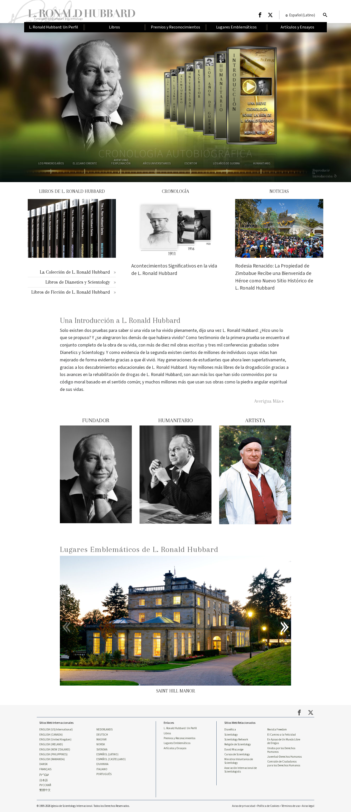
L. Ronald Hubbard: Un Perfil (180, 728)
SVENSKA (101, 749)
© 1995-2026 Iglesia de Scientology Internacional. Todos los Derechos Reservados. (83, 806)
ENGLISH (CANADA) (51, 735)
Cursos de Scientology (237, 754)
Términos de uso (290, 806)
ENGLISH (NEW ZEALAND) (54, 749)
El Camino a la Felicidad (281, 735)
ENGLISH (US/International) (56, 729)
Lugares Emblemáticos (177, 743)
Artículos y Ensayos (175, 748)
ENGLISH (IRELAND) (51, 744)
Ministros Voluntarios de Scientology (238, 761)
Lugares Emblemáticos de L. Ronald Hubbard (139, 549)
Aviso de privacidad (243, 806)
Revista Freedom (277, 729)
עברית (44, 775)
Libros (167, 733)
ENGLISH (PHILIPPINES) (53, 754)
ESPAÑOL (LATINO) (107, 754)
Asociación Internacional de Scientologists (240, 770)
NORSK (100, 744)
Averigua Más (267, 401)
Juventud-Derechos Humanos (284, 757)
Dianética (230, 729)
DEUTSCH (102, 735)
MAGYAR (101, 739)
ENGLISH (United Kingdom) (55, 739)
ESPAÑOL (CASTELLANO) (111, 759)
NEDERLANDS (104, 729)
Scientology (231, 735)
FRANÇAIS (45, 769)
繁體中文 (45, 790)
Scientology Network (236, 739)
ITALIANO (101, 769)
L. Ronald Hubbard (169, 367)
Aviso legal (308, 806)
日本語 (43, 780)
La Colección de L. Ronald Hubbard (75, 272)
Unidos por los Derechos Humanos (281, 750)
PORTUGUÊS (104, 774)
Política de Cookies (268, 806)
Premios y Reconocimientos (179, 738)
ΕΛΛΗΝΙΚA (102, 764)
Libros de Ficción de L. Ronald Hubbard (70, 292)
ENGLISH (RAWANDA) (52, 759)
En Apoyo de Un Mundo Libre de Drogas (283, 741)
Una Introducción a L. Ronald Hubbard (120, 320)
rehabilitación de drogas (116, 374)
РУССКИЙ (45, 785)
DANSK (43, 764)
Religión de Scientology (237, 744)
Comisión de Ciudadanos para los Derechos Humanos (283, 763)
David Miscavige (233, 749)
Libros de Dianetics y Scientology (77, 282)
